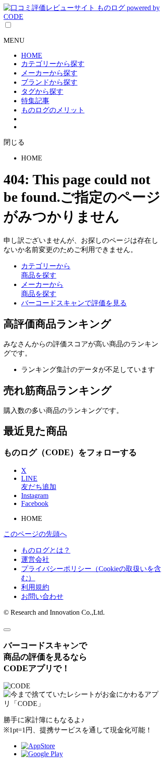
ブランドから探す (49, 82)
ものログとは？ (45, 550)
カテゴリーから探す (52, 63)
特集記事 (35, 100)
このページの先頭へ (35, 534)
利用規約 (35, 587)
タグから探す (42, 91)
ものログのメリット (52, 110)
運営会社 (35, 559)
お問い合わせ (42, 596)
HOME (31, 55)
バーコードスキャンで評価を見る (74, 303)
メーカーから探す (49, 73)
